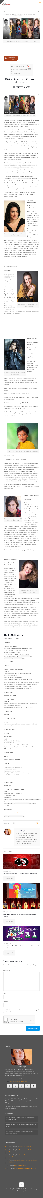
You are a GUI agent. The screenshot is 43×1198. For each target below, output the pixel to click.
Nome (5, 993)
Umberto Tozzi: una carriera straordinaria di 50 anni (22, 1156)
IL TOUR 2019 (16, 74)
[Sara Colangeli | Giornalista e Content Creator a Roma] (6, 3)
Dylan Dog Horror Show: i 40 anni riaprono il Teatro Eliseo (20, 873)
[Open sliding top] (2, 2)
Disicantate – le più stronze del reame (22, 69)
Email (5, 1001)
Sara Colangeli (17, 15)
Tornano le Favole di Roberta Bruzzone (25, 1168)
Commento (7, 970)
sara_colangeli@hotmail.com (18, 1082)
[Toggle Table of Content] (28, 67)
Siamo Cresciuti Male (25, 1147)
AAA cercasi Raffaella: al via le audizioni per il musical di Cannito (19, 1132)
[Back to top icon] (21, 1184)
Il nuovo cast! (16, 72)
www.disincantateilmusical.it (12, 813)
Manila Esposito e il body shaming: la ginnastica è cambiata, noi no (20, 1118)
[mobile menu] (40, 3)
